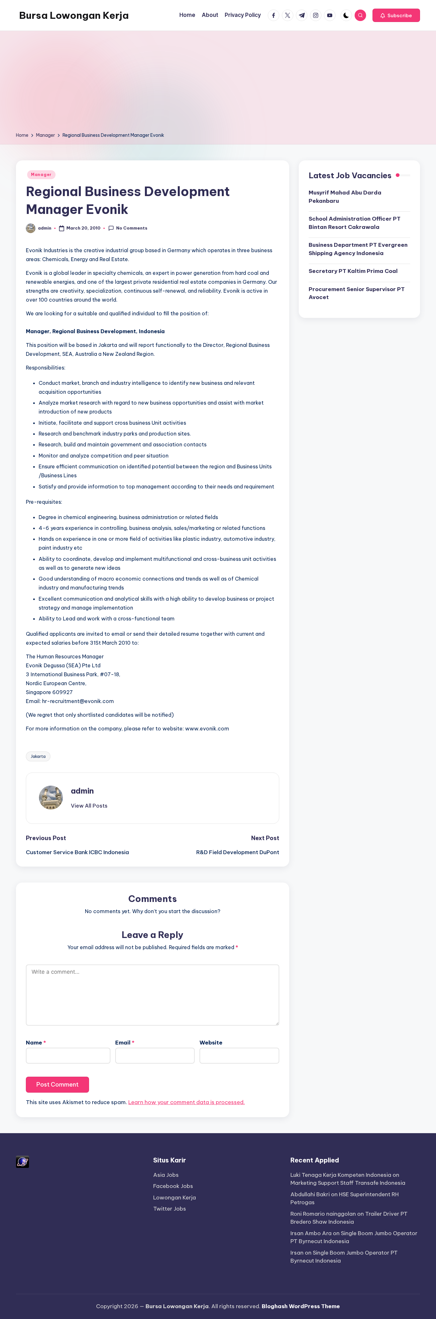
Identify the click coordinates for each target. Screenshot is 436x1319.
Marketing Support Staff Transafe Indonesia (347, 1182)
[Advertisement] (218, 83)
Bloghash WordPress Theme (301, 1306)
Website (210, 1042)
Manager (41, 174)
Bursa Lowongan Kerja (74, 15)
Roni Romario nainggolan (323, 1213)
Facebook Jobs (173, 1186)
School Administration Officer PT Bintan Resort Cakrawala (355, 223)
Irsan (297, 1252)
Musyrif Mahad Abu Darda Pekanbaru (345, 196)
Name (36, 1042)
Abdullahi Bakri (310, 1194)
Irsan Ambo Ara (311, 1233)
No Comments (131, 228)
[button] (396, 15)
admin (82, 790)
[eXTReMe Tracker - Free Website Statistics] (22, 1161)
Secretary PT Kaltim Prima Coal (353, 271)
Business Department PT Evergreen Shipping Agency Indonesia (358, 249)
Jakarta (38, 756)
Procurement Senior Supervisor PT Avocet (357, 293)
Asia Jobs (166, 1174)
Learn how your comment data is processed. (186, 1102)
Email (124, 1042)
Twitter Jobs (169, 1208)
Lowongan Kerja (174, 1197)
